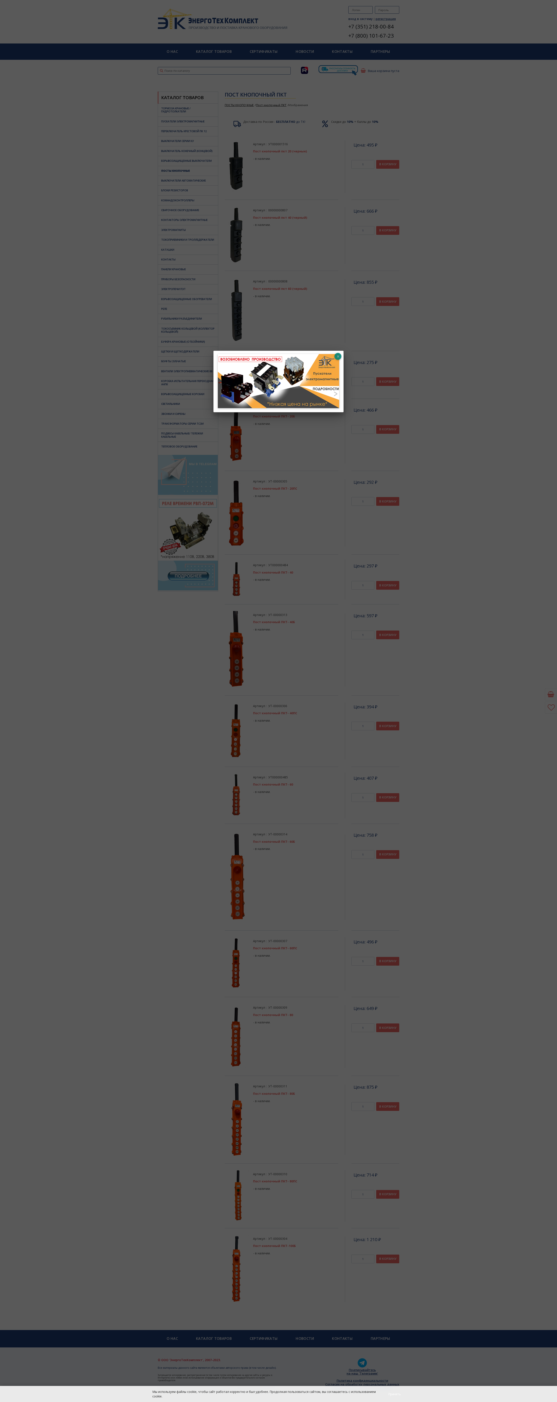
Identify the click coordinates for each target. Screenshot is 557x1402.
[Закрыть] (337, 356)
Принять (394, 1394)
